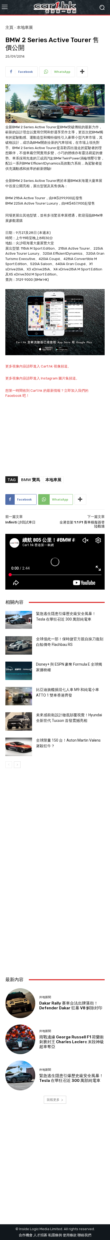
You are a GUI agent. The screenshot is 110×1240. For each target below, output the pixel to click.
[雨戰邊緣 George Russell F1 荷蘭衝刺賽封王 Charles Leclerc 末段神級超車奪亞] (20, 1039)
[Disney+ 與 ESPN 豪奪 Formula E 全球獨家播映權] (18, 671)
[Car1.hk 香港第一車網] (55, 7)
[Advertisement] (55, 910)
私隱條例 (55, 1235)
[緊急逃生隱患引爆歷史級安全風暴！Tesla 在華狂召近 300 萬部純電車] (18, 620)
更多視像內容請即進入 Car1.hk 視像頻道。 (38, 366)
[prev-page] (8, 764)
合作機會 (26, 1235)
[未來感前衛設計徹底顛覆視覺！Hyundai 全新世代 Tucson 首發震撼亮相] (18, 721)
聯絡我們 (84, 1235)
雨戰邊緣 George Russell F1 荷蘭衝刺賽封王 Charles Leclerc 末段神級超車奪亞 (71, 1042)
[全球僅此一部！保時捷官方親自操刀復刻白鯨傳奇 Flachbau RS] (18, 645)
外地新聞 (45, 997)
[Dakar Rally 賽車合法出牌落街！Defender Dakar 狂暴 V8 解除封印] (20, 1003)
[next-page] (17, 764)
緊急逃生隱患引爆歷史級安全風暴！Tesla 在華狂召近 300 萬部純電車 (71, 1078)
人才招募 (40, 1235)
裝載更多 (53, 1099)
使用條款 (70, 1235)
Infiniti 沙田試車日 (20, 522)
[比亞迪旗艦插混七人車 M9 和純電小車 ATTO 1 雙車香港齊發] (18, 696)
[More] (82, 71)
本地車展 (25, 27)
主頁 (9, 27)
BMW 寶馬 (30, 479)
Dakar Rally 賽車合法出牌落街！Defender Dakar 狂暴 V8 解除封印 (70, 1005)
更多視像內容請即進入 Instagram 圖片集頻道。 (42, 378)
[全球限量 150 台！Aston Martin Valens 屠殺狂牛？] (18, 747)
